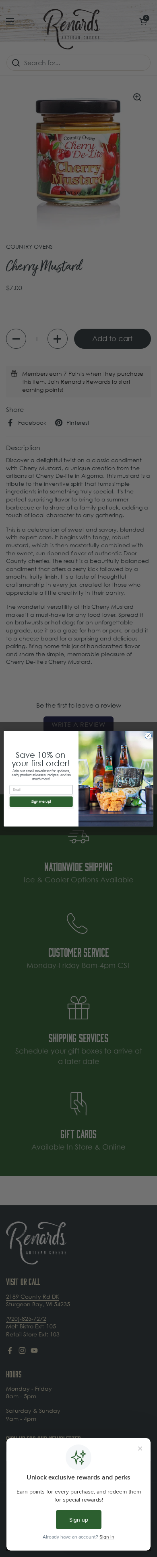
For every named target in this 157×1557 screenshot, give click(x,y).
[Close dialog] (148, 735)
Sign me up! (41, 801)
